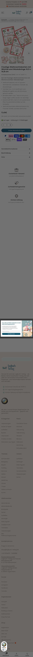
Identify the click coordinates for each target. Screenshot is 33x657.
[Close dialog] (31, 321)
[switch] (4, 650)
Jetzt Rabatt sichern (11, 333)
